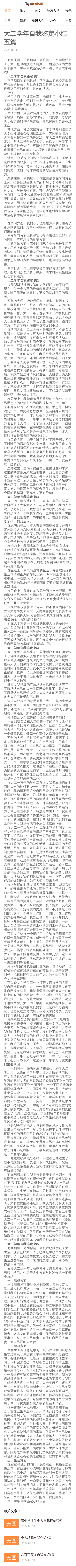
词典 (68, 20)
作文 (23, 10)
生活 (7, 20)
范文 (38, 10)
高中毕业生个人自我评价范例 (42, 1520)
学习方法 (53, 10)
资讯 (68, 10)
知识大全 (38, 20)
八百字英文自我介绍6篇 (38, 1554)
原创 (53, 20)
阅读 (23, 20)
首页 (7, 10)
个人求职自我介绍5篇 (36, 1537)
